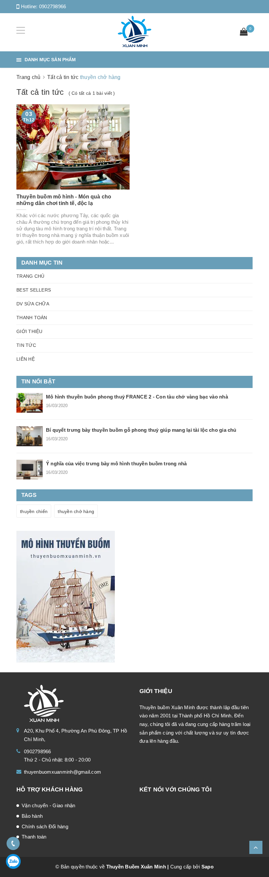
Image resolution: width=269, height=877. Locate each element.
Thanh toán (34, 836)
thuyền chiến (34, 511)
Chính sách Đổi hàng (45, 826)
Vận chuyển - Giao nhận (48, 805)
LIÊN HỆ (25, 359)
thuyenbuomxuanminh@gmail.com (62, 772)
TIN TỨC (26, 345)
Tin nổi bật (38, 381)
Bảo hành (32, 816)
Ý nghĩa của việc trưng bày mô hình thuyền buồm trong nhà (116, 463)
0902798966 (52, 6)
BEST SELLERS (33, 290)
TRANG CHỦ (30, 276)
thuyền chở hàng (76, 511)
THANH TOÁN (31, 317)
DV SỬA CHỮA (32, 303)
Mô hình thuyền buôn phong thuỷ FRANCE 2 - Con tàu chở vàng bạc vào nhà (137, 397)
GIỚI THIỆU (29, 331)
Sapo (207, 866)
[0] (244, 32)
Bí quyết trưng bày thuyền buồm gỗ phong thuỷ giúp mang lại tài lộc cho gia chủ (141, 430)
